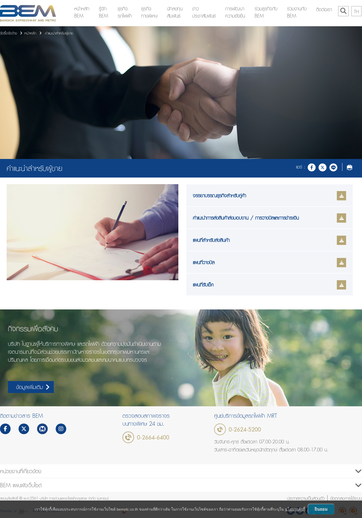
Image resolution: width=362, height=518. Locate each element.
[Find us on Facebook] (5, 429)
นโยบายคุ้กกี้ (295, 509)
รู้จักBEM (103, 12)
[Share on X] (322, 167)
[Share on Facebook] (312, 167)
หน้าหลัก (30, 33)
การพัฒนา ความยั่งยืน (235, 12)
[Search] (343, 11)
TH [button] (356, 11)
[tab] (181, 471)
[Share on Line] (333, 167)
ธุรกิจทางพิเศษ (149, 12)
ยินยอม (321, 509)
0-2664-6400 (153, 437)
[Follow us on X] (24, 429)
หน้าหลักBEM (81, 12)
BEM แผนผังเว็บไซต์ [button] (21, 485)
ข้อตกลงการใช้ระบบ (346, 498)
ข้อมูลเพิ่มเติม (29, 387)
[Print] (349, 167)
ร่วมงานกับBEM (297, 12)
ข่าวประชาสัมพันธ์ (204, 12)
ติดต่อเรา (324, 9)
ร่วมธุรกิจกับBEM (266, 12)
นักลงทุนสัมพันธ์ (175, 12)
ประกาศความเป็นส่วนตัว (306, 498)
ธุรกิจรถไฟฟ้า (125, 12)
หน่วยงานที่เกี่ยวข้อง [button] (20, 471)
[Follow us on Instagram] (61, 429)
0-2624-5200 (245, 429)
